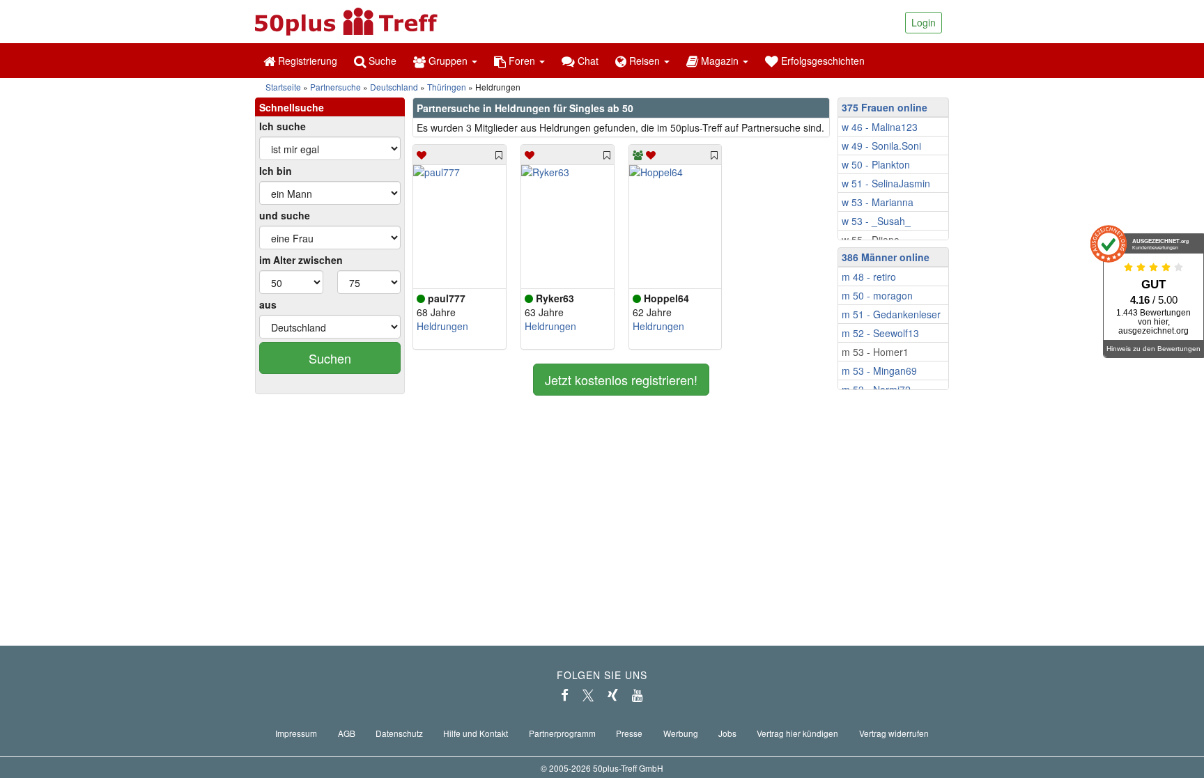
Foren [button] (522, 61)
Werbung (680, 733)
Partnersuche (335, 87)
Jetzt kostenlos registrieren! (621, 380)
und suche (284, 215)
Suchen (330, 358)
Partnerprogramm (562, 733)
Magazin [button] (719, 61)
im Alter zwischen (301, 260)
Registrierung (306, 61)
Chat (587, 61)
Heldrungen (442, 326)
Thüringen (446, 87)
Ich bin (275, 171)
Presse (629, 733)
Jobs (727, 733)
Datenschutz (399, 733)
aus (268, 304)
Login (923, 22)
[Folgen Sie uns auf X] (588, 695)
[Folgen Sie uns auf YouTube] (637, 695)
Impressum (296, 733)
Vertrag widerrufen (894, 733)
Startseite (283, 87)
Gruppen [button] (448, 61)
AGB (346, 733)
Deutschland (394, 87)
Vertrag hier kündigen (797, 733)
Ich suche (282, 126)
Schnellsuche (291, 107)
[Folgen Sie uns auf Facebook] (565, 695)
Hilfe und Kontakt (475, 733)
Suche (381, 61)
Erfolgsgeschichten (821, 61)
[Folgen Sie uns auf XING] (613, 695)
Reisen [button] (644, 61)
